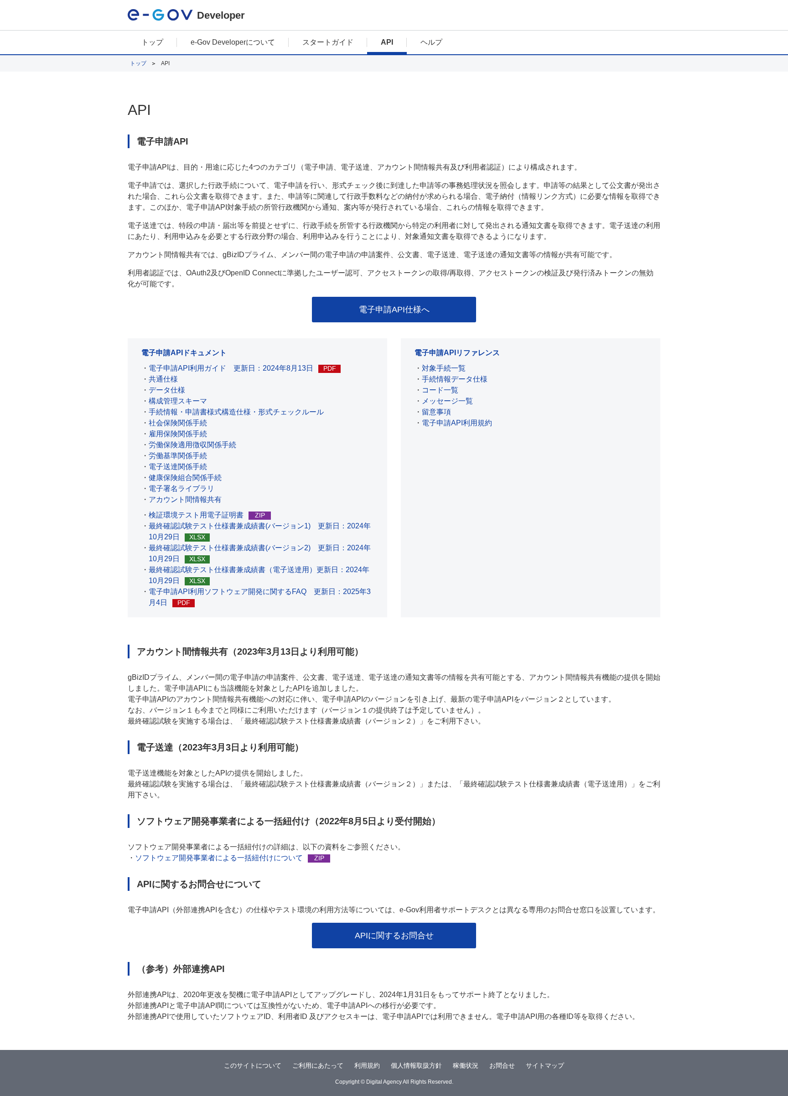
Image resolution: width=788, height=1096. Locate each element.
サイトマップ (545, 1065)
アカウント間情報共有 (185, 499)
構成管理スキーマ (178, 401)
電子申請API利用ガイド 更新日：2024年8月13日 (242, 368)
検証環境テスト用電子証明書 (207, 515)
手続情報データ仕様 (454, 379)
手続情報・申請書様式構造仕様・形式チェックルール (236, 412)
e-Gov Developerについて (233, 42)
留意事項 (436, 412)
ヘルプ (431, 42)
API (387, 42)
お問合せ (502, 1065)
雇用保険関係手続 (178, 434)
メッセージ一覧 (447, 401)
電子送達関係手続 (178, 466)
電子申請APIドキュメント (184, 353)
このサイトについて (252, 1065)
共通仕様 (163, 379)
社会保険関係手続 (178, 423)
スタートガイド (327, 42)
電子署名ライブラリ (181, 488)
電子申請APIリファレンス (457, 353)
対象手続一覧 (444, 368)
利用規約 (367, 1065)
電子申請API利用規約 (457, 423)
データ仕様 (167, 390)
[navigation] (394, 43)
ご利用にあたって (317, 1065)
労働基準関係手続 (178, 456)
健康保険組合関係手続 (185, 477)
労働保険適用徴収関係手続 (192, 445)
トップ (152, 42)
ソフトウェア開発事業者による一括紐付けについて (229, 858)
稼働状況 (465, 1065)
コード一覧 (440, 390)
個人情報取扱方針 (416, 1065)
